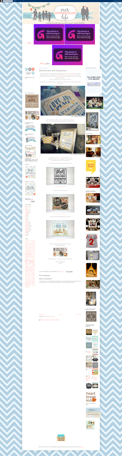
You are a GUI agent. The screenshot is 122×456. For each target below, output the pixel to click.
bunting (29, 247)
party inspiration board (30, 266)
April (26, 219)
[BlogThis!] (68, 271)
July (26, 208)
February (27, 222)
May (26, 218)
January (26, 223)
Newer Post (41, 314)
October (26, 211)
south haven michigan (30, 277)
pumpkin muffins (32, 269)
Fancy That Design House (71, 73)
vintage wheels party (30, 283)
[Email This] (66, 271)
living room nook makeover (30, 257)
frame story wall (32, 251)
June (26, 216)
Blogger (81, 446)
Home (60, 314)
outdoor (26, 265)
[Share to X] (69, 271)
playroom (26, 269)
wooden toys (27, 287)
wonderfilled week (30, 285)
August (26, 213)
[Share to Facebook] (70, 271)
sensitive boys (29, 276)
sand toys (29, 272)
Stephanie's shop (59, 157)
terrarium (26, 281)
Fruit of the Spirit (59, 76)
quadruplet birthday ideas (30, 270)
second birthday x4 (28, 275)
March (26, 221)
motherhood (27, 263)
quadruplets (27, 271)
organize (33, 264)
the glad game (31, 281)
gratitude (28, 254)
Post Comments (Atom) (50, 316)
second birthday (31, 273)
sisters (33, 276)
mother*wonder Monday (30, 261)
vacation (29, 282)
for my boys (31, 250)
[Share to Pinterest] (72, 271)
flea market (27, 250)
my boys (31, 263)
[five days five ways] (89, 380)
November (27, 206)
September (27, 212)
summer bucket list (28, 278)
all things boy (27, 240)
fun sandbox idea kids (30, 252)
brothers (26, 247)
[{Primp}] (89, 367)
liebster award (32, 256)
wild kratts (33, 284)
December (27, 209)
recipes (30, 271)
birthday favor (32, 246)
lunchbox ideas (30, 258)
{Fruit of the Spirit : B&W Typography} (60, 186)
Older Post (79, 314)
